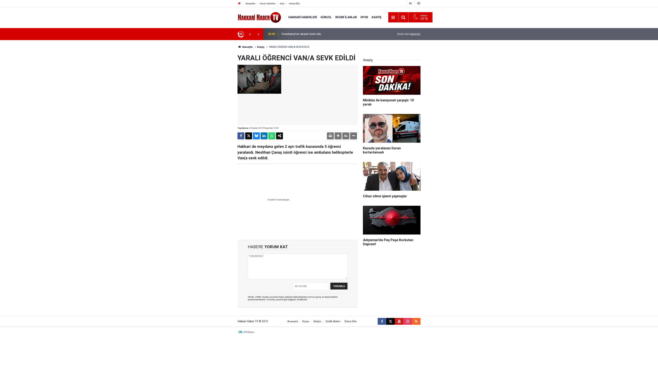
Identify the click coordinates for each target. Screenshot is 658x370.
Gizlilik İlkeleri (333, 321)
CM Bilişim (248, 332)
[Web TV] (410, 3)
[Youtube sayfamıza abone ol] (399, 321)
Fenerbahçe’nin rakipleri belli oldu (301, 34)
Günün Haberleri (267, 3)
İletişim (317, 321)
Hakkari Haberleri (302, 17)
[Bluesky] (256, 135)
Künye (305, 321)
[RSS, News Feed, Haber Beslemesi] (416, 321)
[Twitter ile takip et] (390, 321)
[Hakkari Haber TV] (259, 17)
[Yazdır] (330, 135)
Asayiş (376, 17)
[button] (338, 135)
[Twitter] (248, 135)
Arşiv (282, 3)
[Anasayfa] (239, 3)
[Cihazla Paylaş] (279, 135)
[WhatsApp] (271, 135)
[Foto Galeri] (419, 3)
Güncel (326, 17)
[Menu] (393, 17)
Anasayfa (247, 47)
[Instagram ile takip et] (407, 321)
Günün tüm (409, 34)
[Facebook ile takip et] (382, 321)
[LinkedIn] (264, 135)
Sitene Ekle (294, 3)
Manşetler (250, 3)
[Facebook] (240, 135)
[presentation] (250, 34)
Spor (364, 17)
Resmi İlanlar (346, 17)
